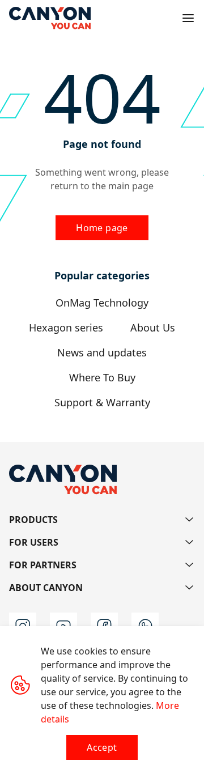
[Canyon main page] (50, 18)
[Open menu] (188, 18)
